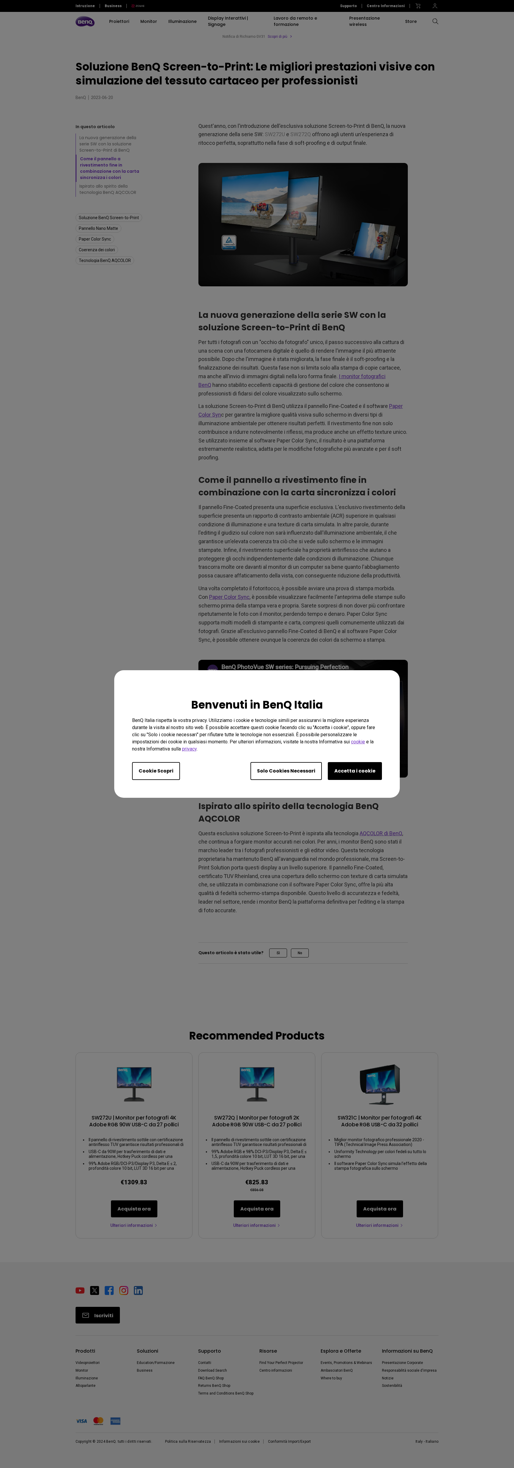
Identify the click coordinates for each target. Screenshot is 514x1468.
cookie (358, 742)
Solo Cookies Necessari (286, 770)
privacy (189, 749)
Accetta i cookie (354, 770)
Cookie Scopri (156, 770)
